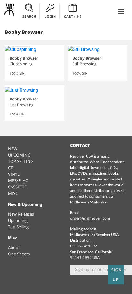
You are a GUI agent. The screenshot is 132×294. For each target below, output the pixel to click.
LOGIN (50, 16)
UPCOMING (19, 155)
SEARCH (29, 16)
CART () (72, 16)
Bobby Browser (24, 58)
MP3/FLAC (18, 180)
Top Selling (18, 227)
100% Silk (17, 73)
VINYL (14, 174)
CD (10, 168)
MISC (13, 193)
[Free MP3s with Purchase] (20, 48)
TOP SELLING (20, 161)
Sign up (116, 275)
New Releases (21, 214)
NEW (12, 148)
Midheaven (9, 11)
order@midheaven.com (90, 218)
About (14, 247)
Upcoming (18, 220)
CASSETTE (17, 187)
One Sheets (19, 254)
